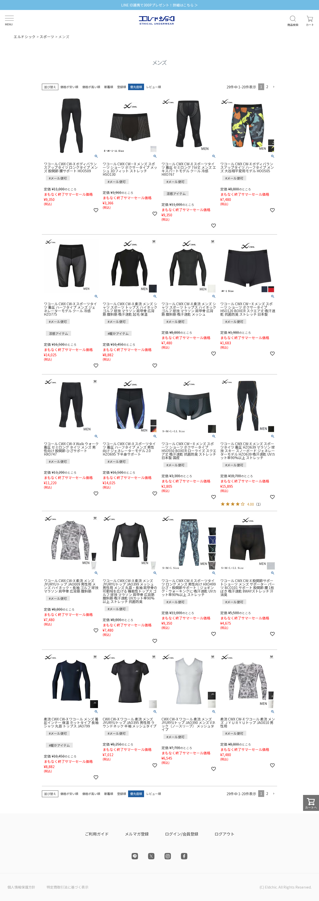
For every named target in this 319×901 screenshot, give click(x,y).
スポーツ (47, 36)
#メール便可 (58, 178)
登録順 (121, 87)
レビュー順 (153, 87)
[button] (273, 87)
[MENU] (9, 18)
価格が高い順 (91, 87)
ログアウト (225, 834)
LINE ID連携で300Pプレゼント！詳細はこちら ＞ (159, 4)
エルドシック (25, 36)
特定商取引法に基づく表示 (67, 887)
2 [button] (267, 86)
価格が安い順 (69, 87)
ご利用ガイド (97, 834)
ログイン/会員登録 (181, 834)
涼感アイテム (176, 193)
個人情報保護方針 (21, 887)
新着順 (108, 87)
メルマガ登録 (137, 834)
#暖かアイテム (118, 333)
